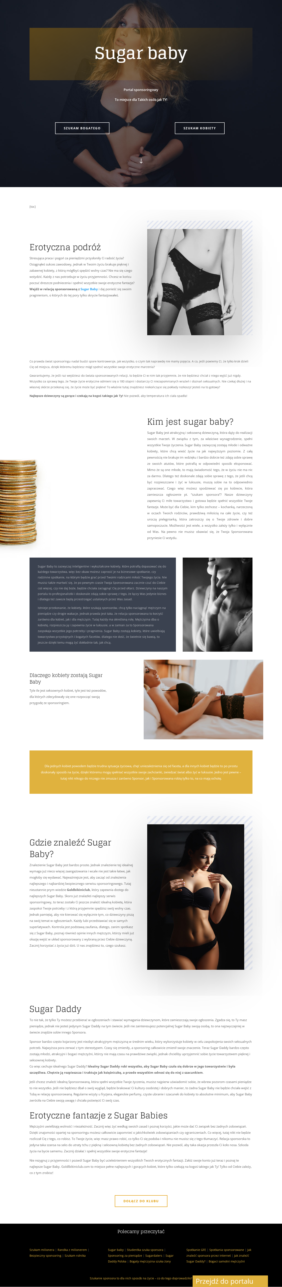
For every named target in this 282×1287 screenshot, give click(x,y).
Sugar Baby (89, 289)
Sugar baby (116, 1250)
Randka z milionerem (72, 1250)
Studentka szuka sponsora (145, 1250)
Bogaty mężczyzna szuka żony (150, 1261)
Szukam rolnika (75, 1256)
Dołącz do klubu (141, 1201)
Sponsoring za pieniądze (125, 1256)
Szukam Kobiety (200, 128)
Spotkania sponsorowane (226, 1250)
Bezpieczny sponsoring (45, 1256)
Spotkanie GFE (196, 1250)
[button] (262, 1281)
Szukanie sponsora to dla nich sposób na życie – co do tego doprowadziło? (141, 1278)
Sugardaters (153, 1256)
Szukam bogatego (82, 128)
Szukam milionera (42, 1250)
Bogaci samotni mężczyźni (227, 1261)
